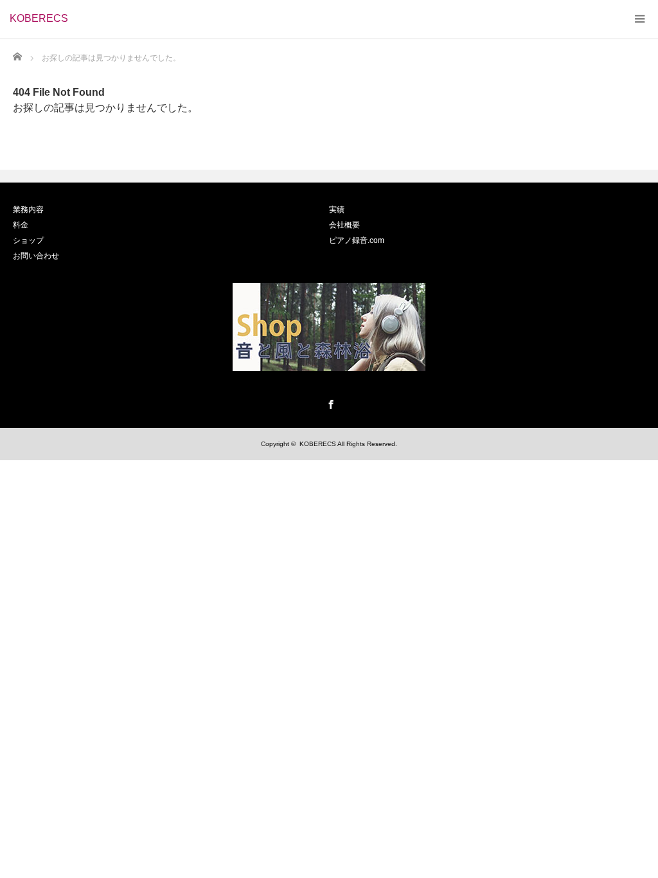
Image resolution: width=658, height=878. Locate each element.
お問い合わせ (36, 255)
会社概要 (344, 224)
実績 (336, 209)
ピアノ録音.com (356, 240)
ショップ (28, 240)
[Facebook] (329, 402)
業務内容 (28, 209)
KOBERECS (39, 18)
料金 (20, 224)
